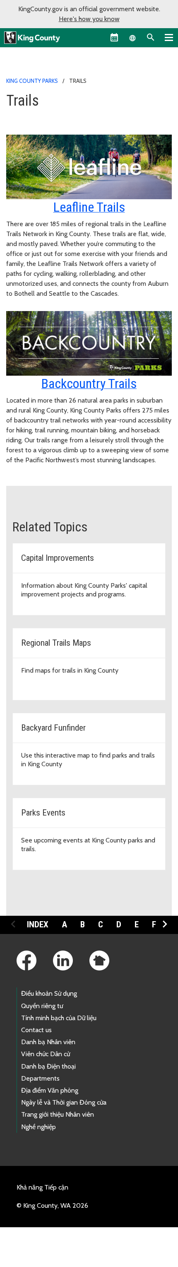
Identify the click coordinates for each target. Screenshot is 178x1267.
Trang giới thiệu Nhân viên (57, 1114)
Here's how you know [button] (89, 19)
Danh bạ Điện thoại (48, 1066)
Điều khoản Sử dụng (49, 993)
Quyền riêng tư (42, 1006)
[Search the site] (151, 37)
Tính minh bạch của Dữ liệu (58, 1018)
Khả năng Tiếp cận (42, 1187)
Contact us (36, 1030)
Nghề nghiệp (38, 1127)
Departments (40, 1078)
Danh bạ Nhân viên (48, 1042)
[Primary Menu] (169, 37)
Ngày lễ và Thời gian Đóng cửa (63, 1102)
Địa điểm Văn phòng (49, 1090)
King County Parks (32, 80)
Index (37, 924)
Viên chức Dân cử (45, 1054)
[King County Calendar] (114, 37)
